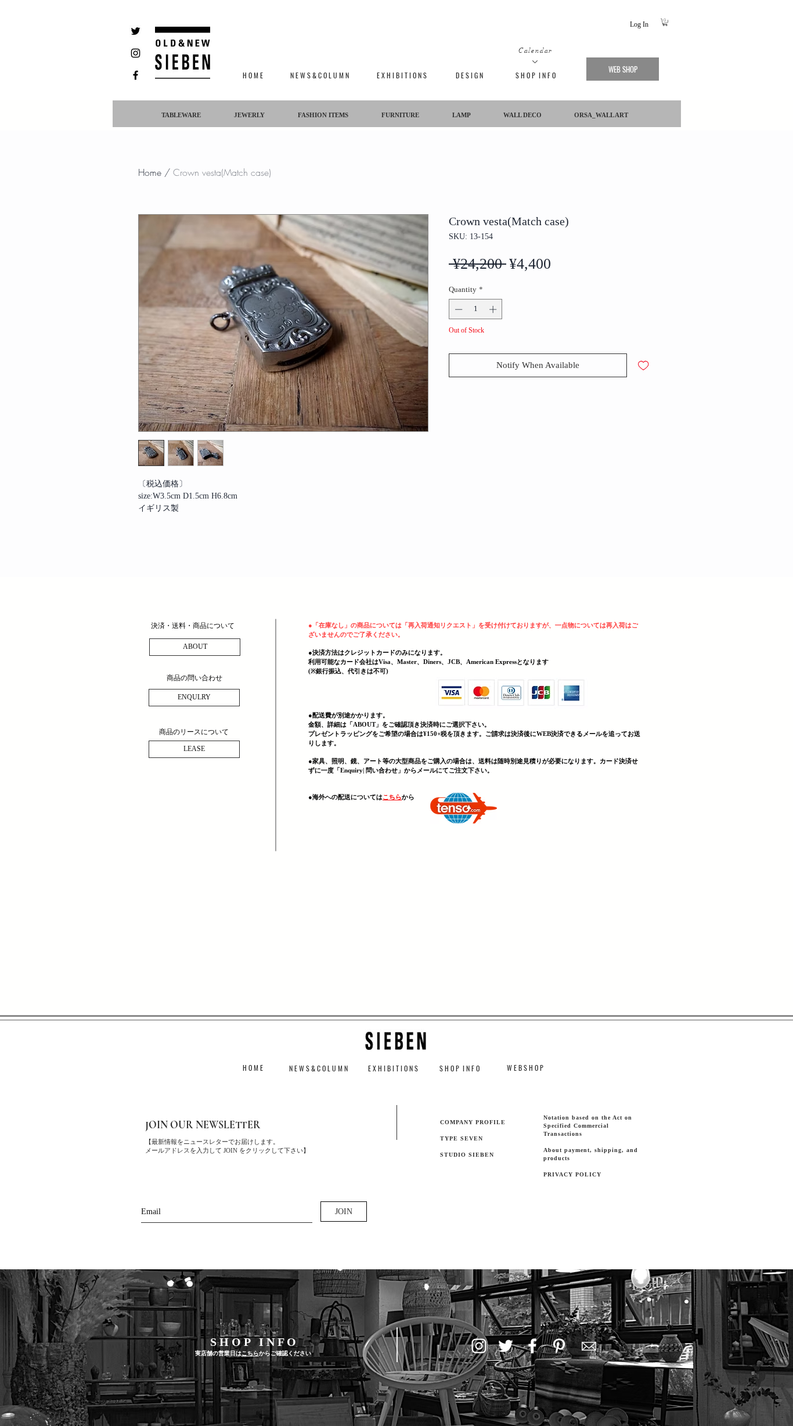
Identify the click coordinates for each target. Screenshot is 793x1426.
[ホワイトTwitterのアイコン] (506, 1346)
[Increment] (494, 309)
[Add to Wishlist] (643, 365)
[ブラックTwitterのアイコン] (135, 31)
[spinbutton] (475, 309)
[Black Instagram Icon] (135, 53)
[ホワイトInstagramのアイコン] (479, 1346)
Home (149, 172)
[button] (665, 22)
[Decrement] (457, 309)
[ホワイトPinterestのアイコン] (559, 1346)
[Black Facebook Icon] (135, 75)
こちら (392, 796)
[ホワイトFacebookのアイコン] (532, 1346)
